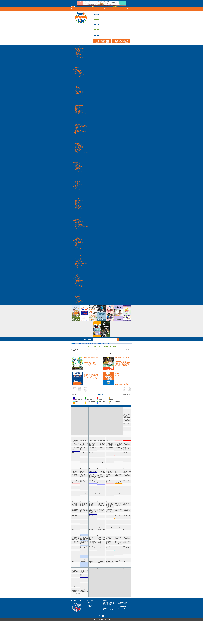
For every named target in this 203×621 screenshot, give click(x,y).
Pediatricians (77, 156)
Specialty (76, 212)
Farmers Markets (78, 229)
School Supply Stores (78, 236)
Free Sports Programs (78, 249)
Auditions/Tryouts (102, 399)
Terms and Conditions (91, 603)
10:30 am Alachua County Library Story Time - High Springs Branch (100, 482)
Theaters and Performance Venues (81, 126)
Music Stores (77, 233)
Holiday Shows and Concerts (79, 287)
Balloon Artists (77, 165)
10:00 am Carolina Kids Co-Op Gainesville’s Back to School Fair (118, 488)
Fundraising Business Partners (80, 74)
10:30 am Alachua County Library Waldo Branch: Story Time (92, 481)
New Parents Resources (79, 76)
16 (72, 501)
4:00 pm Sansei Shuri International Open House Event (84, 493)
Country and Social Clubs (79, 91)
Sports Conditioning (78, 267)
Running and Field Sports (79, 261)
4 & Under (76, 187)
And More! (105, 611)
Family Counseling (78, 145)
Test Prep (76, 64)
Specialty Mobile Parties (79, 184)
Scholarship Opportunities (79, 63)
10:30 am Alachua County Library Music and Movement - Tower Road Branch (92, 454)
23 (72, 535)
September (125, 394)
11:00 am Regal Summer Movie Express (83, 448)
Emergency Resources (78, 70)
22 (123, 501)
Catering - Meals (77, 168)
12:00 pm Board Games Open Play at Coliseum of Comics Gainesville (75, 494)
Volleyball (76, 275)
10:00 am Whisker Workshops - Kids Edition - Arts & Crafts (92, 444)
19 (97, 501)
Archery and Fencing (78, 241)
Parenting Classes (78, 207)
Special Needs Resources (79, 80)
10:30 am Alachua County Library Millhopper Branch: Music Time (100, 454)
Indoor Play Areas (78, 104)
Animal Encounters (78, 85)
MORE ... (78, 497)
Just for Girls (77, 201)
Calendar (76, 8)
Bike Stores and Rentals (79, 222)
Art (75, 188)
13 (106, 468)
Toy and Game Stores (78, 239)
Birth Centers (77, 135)
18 (89, 501)
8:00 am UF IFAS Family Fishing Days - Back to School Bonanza (126, 488)
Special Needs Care (78, 158)
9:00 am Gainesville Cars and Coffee (75, 475)
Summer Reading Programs (79, 217)
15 (123, 468)
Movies (76, 109)
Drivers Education (78, 197)
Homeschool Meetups (99, 8)
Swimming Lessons (78, 271)
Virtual (76, 218)
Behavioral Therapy (78, 134)
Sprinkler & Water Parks (79, 122)
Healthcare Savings (78, 148)
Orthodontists (77, 153)
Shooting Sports (77, 262)
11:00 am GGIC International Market (75, 487)
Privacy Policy (90, 605)
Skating (76, 117)
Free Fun (76, 97)
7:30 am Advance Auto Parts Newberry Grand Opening (118, 471)
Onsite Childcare (77, 56)
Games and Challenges (79, 99)
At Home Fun (77, 87)
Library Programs (90, 399)
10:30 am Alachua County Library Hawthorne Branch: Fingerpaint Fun (92, 528)
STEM (76, 213)
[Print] (123, 389)
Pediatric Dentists (78, 154)
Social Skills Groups (78, 79)
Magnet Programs (78, 55)
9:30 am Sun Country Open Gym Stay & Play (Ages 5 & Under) (101, 439)
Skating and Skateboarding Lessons (81, 263)
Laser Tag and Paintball (79, 105)
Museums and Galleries (79, 110)
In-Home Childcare (78, 54)
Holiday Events (102, 401)
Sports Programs (75, 240)
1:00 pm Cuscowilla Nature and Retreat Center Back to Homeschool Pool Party (83, 482)
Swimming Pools (77, 123)
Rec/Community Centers (79, 115)
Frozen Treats (77, 230)
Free (87, 402)
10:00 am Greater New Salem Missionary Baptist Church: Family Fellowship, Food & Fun (75, 554)
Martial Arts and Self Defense (80, 257)
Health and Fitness (78, 252)
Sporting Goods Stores (78, 237)
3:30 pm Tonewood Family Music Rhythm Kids (84, 521)
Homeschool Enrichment (79, 200)
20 (106, 501)
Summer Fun (77, 299)
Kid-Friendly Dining (78, 231)
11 (89, 468)
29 (123, 535)
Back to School (77, 279)
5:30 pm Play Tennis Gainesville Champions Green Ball (84, 590)
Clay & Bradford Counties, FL (108, 609)
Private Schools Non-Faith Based (80, 60)
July (75, 394)
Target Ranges (77, 124)
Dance (76, 194)
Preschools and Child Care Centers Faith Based (83, 57)
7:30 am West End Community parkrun (126, 420)
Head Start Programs (78, 52)
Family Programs (78, 198)
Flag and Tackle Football (79, 248)
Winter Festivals (77, 303)
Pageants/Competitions (115, 401)
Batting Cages (77, 88)
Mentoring (76, 203)
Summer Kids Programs (79, 216)
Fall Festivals (77, 282)
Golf (75, 250)
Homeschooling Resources (79, 75)
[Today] (85, 389)
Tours (76, 128)
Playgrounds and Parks (79, 112)
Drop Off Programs (78, 50)
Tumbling (76, 274)
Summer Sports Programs (79, 269)
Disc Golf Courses (78, 93)
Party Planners (77, 181)
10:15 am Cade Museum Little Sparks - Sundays (75, 481)
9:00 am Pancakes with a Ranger (109, 538)
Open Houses (77, 290)
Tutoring (76, 66)
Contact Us (89, 607)
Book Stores (77, 223)
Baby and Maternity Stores (79, 221)
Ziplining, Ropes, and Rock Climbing (81, 131)
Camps (74, 45)
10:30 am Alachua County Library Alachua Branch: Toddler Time (92, 461)
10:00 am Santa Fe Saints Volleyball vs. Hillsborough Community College (118, 548)
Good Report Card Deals (79, 285)
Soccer (76, 264)
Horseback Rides (78, 103)
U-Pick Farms (77, 302)
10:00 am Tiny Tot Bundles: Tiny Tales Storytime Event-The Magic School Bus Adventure (92, 476)
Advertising (86, 8)
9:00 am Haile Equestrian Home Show (75, 571)
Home (72, 8)
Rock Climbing (77, 260)
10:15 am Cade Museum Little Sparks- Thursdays (110, 453)
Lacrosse (76, 256)
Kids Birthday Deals (78, 179)
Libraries (76, 106)
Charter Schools (77, 49)
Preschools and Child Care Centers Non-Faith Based (83, 58)
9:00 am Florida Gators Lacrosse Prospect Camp (74, 504)
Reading (76, 61)
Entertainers (77, 173)
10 (80, 468)
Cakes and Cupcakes (78, 166)
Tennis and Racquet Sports (79, 273)
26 (97, 535)
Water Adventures (78, 130)
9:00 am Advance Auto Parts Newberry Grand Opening (75, 510)
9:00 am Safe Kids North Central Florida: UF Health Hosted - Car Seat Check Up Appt (109, 505)
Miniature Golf (77, 108)
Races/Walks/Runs (102, 397)
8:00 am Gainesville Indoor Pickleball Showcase (126, 453)
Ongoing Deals (77, 289)
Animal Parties (77, 163)
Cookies (76, 170)
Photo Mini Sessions (78, 292)
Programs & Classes (76, 186)
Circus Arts (76, 190)
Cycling (76, 246)
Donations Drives (78, 281)
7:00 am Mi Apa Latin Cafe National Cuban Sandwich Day (75, 538)
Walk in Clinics (77, 161)
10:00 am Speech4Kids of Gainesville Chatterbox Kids (101, 543)
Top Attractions (77, 127)
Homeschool (77, 53)
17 (80, 501)
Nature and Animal (78, 205)
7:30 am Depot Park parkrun (126, 424)
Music (76, 204)
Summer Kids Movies (78, 300)
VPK (75, 68)
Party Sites (76, 182)
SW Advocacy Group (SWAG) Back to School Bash (126, 411)
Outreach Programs (78, 206)
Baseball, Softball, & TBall (79, 242)
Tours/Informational (114, 397)
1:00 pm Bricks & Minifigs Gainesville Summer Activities (83, 453)
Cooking (76, 192)
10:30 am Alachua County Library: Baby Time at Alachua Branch (101, 476)
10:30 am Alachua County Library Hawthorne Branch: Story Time (109, 553)
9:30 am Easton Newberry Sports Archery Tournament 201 (126, 528)
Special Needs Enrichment (79, 211)
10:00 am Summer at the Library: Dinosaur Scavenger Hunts (83, 439)
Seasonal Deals (77, 296)
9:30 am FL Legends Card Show (75, 547)
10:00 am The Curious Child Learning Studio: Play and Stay (84, 510)
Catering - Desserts (78, 167)
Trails (76, 129)
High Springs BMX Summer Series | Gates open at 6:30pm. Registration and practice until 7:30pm (91, 359)
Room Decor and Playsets (79, 235)
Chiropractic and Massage (79, 140)
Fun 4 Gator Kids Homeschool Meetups (121, 372)
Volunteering (77, 219)
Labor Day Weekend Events (79, 288)
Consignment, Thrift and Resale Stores (81, 226)
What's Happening (76, 278)
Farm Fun (76, 284)
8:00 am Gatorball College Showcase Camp (126, 428)
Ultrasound (76, 159)
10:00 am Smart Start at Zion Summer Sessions (84, 444)
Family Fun (77, 397)
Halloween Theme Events (79, 286)
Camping (76, 90)
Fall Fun (76, 283)
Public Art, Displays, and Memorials (81, 113)
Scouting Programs (78, 210)
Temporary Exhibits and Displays (80, 125)
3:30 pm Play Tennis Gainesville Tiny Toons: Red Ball (83, 487)
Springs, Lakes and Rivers (79, 121)
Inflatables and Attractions (79, 178)
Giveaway (91, 8)
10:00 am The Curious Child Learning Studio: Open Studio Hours (84, 538)
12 (97, 468)
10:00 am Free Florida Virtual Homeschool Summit (118, 521)
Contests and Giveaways (79, 280)
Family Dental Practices (79, 146)
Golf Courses (77, 101)
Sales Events (101, 402)
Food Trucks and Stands (79, 175)
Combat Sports (77, 245)
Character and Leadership (79, 189)
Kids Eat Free (77, 232)
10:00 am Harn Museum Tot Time (118, 459)
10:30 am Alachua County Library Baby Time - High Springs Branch (109, 488)
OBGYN (76, 151)
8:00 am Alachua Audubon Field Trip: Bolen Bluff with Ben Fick (126, 548)
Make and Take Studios (79, 107)
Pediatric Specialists (78, 155)
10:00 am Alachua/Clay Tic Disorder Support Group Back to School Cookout (75, 454)
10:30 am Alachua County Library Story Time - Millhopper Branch (92, 494)
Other (111, 399)
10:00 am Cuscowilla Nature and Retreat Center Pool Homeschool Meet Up (84, 548)
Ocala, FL (104, 606)
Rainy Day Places (78, 114)
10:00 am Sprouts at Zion (100, 448)
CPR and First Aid (78, 142)
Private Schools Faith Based (79, 59)
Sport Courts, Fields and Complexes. (81, 120)
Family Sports (77, 247)
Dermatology (77, 143)
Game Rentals (77, 177)
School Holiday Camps (78, 46)
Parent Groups (77, 77)
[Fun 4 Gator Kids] (80, 17)
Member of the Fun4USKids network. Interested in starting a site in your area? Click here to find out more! (109, 603)
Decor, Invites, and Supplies (79, 171)
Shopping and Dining (76, 220)
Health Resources (76, 132)
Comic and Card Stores (79, 225)
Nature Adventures (78, 111)
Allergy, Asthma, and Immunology (80, 133)
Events (105, 8)
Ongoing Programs (78, 402)
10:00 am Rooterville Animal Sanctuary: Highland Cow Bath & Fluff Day (75, 449)
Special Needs (89, 397)
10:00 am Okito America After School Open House (118, 448)
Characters (77, 169)
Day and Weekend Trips (79, 92)
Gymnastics (77, 251)
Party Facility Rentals (78, 180)
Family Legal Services (78, 72)
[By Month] (74, 389)
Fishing (76, 96)
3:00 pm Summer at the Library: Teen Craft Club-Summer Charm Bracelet (84, 461)
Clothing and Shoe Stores (79, 224)
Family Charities (77, 71)
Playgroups (77, 78)
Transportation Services (79, 65)
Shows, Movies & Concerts (79, 399)
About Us (89, 606)
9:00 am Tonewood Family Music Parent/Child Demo (83, 504)
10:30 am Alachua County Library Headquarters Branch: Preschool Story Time (101, 461)
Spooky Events (77, 298)
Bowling (76, 89)
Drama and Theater (78, 195)
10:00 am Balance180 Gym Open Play (75, 459)
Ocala (93, 6)
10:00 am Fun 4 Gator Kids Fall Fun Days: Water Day (92, 538)
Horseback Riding (78, 255)
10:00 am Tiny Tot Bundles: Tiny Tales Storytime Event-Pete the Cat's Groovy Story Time (93, 511)
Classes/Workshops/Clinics (91, 401)
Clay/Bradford (115, 6)
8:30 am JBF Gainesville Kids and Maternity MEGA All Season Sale (75, 440)
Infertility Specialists (78, 149)
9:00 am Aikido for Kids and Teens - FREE (126, 460)
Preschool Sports (78, 259)
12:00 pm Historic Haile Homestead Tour (75, 521)
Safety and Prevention (78, 209)
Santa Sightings (77, 294)
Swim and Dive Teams (78, 270)
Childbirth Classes (78, 139)
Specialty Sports (77, 266)
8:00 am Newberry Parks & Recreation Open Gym (126, 448)
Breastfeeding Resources (79, 137)
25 (89, 535)
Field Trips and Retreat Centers (80, 95)
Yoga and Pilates (77, 277)
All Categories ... (113, 402)
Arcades (76, 86)
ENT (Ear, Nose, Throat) (79, 144)
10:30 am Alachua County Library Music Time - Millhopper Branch (101, 488)
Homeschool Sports (78, 254)
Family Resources (76, 69)
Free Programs (77, 199)
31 (80, 568)
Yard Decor (77, 185)
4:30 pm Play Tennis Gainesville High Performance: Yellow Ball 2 (83, 586)
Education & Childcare (76, 47)
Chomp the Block (87, 372)
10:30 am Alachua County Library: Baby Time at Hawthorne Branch (92, 543)
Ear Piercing (77, 228)
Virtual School (77, 67)
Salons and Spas (77, 116)
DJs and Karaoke (78, 172)
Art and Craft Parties (78, 164)
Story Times (77, 214)
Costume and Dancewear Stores (80, 227)
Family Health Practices (79, 147)
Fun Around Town (76, 84)
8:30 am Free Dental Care (126, 552)
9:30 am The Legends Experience (75, 542)
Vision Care (77, 160)
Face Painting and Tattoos (79, 174)
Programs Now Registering (79, 208)
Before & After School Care (79, 48)
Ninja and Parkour (78, 258)
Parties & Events (75, 162)
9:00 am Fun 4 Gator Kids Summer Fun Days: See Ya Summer (93, 439)
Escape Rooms (77, 94)
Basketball (76, 243)
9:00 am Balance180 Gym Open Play (118, 439)
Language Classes (78, 202)
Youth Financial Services (79, 83)
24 (80, 535)
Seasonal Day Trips (78, 295)
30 (72, 568)
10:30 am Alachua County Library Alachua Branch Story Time (109, 461)
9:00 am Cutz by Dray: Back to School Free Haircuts (75, 444)
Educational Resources (79, 51)
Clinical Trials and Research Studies (81, 141)
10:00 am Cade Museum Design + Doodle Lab (109, 439)
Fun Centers (77, 98)
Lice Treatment (77, 150)
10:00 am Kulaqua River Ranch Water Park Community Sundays (75, 580)
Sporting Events (78, 401)
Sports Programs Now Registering (80, 268)
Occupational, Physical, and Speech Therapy (82, 152)
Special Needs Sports (78, 265)
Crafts (76, 193)
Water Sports (77, 276)
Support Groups (77, 82)
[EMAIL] (129, 389)
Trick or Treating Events (79, 301)
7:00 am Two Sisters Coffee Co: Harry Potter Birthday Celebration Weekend (126, 416)
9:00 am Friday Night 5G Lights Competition (92, 471)
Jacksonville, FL (105, 608)
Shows (76, 297)
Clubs (76, 191)
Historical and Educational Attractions (81, 102)
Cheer (76, 244)
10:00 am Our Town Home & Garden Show (75, 575)
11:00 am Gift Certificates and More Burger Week (84, 552)
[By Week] (79, 389)
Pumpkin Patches (78, 293)
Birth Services (77, 136)
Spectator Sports (77, 118)
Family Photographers (78, 73)
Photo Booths (77, 183)
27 (106, 535)
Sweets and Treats (78, 238)
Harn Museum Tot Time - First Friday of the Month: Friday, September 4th (123, 358)
